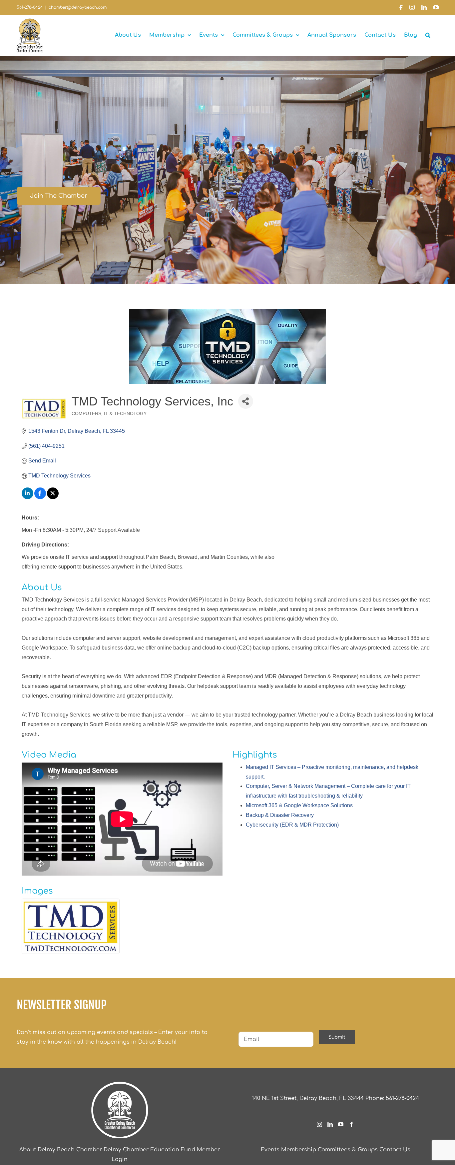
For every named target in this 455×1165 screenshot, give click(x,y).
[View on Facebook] (40, 497)
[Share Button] (245, 401)
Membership (298, 1150)
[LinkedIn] (330, 1124)
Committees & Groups (348, 1150)
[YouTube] (340, 1124)
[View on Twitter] (53, 497)
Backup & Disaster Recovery (280, 815)
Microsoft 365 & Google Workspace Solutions (299, 805)
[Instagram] (319, 1124)
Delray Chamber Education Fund (149, 1150)
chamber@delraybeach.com (78, 7)
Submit (336, 1037)
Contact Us (394, 1150)
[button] (427, 35)
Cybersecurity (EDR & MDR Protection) (292, 825)
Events (270, 1150)
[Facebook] (351, 1124)
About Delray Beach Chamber (60, 1150)
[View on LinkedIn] (27, 497)
